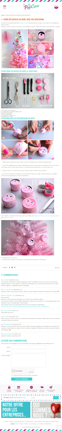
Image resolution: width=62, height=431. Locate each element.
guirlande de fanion (8, 217)
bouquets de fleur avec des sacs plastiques (44, 215)
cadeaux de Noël (24, 23)
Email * (9, 351)
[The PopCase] (31, 7)
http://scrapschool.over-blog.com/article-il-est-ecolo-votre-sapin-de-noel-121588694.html (25, 306)
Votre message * (6, 355)
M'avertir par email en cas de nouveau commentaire (26, 375)
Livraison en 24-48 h (41, 390)
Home (2, 15)
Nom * (9, 347)
